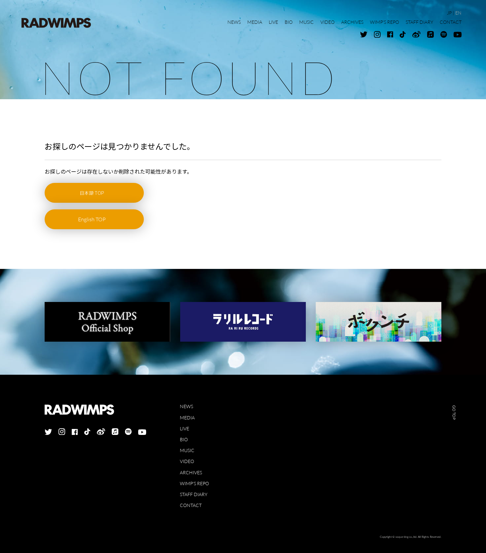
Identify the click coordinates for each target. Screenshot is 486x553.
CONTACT (191, 505)
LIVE (184, 428)
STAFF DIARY (193, 494)
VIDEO (187, 461)
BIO (184, 439)
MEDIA (187, 417)
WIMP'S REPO (194, 483)
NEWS (186, 406)
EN (458, 13)
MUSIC (187, 450)
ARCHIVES (191, 472)
